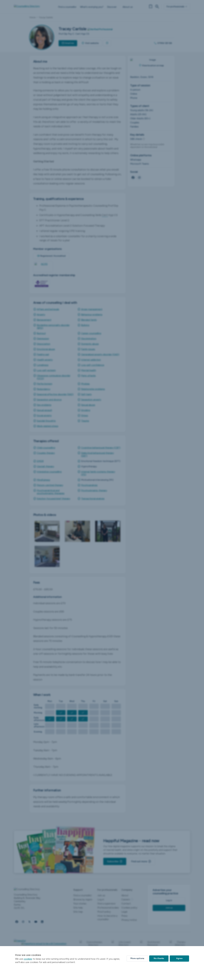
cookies (28, 958)
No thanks (159, 958)
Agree (179, 958)
